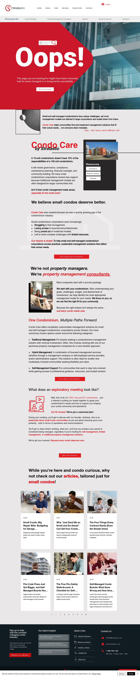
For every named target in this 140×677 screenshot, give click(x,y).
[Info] (103, 644)
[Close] (137, 673)
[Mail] (103, 638)
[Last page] (86, 614)
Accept (131, 674)
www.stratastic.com (113, 644)
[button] (48, 8)
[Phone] (103, 650)
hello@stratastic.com (114, 638)
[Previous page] (56, 614)
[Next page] (82, 614)
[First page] (51, 614)
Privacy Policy (96, 674)
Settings (121, 674)
